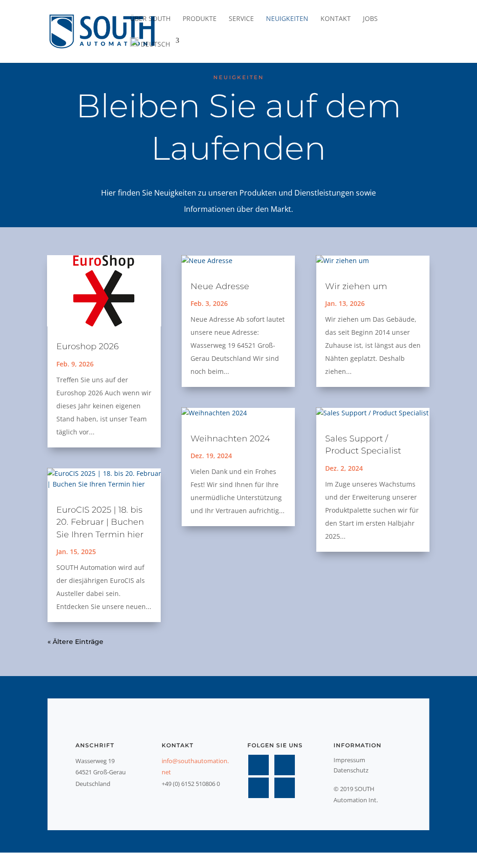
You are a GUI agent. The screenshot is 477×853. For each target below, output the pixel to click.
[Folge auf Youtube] (284, 788)
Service (241, 19)
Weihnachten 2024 (230, 438)
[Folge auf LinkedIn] (258, 788)
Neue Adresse (220, 286)
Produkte (200, 19)
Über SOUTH (150, 19)
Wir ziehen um (356, 286)
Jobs (370, 19)
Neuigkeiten (287, 19)
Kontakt (335, 19)
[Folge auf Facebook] (258, 765)
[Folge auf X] (284, 765)
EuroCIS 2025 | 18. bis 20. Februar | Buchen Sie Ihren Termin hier (100, 522)
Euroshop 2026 (87, 346)
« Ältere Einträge (75, 641)
